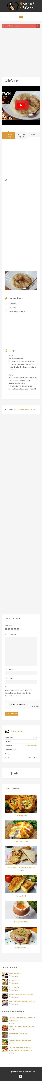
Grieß (33, 409)
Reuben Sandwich (21, 948)
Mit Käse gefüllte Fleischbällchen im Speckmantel (22, 1019)
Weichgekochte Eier (21, 922)
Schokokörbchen (15, 973)
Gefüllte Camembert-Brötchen (20, 1041)
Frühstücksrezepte (23, 409)
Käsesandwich (21, 896)
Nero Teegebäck (14, 987)
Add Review (9, 626)
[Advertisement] (21, 50)
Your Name (9, 669)
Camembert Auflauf (21, 841)
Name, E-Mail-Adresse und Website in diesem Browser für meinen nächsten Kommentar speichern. (18, 693)
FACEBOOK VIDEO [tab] (21, 136)
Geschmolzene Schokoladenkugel (21, 994)
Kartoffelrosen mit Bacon (18, 1034)
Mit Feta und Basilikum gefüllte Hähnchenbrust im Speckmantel (20, 1049)
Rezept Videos (18, 731)
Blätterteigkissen (21, 816)
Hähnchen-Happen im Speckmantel (21, 1027)
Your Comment (10, 635)
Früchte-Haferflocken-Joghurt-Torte (22, 1001)
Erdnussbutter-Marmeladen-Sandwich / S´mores (21, 868)
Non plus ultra (14, 980)
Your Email (9, 678)
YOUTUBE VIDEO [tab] (8, 136)
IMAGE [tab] (33, 135)
